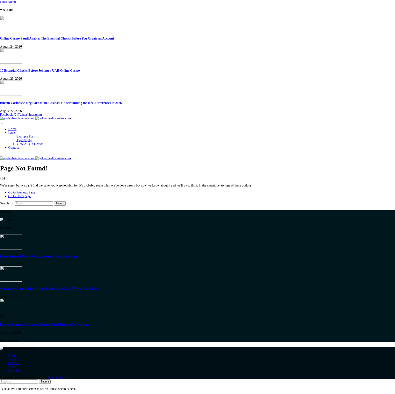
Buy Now (14, 370)
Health (12, 359)
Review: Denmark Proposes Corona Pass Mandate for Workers (44, 324)
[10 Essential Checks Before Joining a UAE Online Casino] (11, 62)
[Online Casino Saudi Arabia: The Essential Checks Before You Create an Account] (11, 30)
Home (12, 129)
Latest (12, 132)
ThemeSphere (57, 377)
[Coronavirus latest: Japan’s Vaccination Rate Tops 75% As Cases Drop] (11, 280)
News (12, 366)
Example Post (25, 136)
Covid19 (14, 363)
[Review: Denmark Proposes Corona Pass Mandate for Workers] (11, 313)
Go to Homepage (19, 196)
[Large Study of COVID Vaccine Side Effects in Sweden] (11, 248)
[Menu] (2, 123)
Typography (24, 140)
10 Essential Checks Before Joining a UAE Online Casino (40, 70)
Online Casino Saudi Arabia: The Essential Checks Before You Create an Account (57, 38)
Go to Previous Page (21, 192)
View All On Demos (29, 144)
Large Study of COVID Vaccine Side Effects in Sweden (38, 256)
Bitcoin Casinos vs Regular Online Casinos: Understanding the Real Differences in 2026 (61, 103)
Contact (13, 147)
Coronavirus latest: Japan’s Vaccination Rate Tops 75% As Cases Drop (49, 288)
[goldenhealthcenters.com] (35, 118)
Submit (45, 381)
